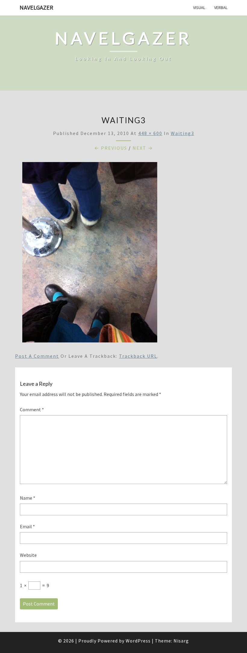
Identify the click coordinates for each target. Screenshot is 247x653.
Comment (32, 409)
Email (27, 526)
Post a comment (37, 356)
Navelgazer (36, 7)
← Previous (110, 148)
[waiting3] (89, 254)
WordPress (138, 641)
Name (27, 498)
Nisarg (181, 641)
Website (28, 555)
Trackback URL (138, 356)
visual (199, 7)
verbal (220, 7)
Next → (143, 148)
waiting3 (182, 133)
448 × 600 (150, 133)
